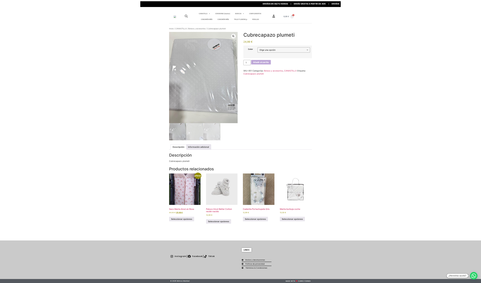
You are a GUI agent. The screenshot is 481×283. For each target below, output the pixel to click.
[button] (233, 36)
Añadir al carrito (261, 62)
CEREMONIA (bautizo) (222, 14)
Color (250, 49)
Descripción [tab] (178, 147)
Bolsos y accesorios (197, 29)
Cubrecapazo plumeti (253, 73)
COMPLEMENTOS (255, 14)
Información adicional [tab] (198, 147)
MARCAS (238, 14)
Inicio (171, 29)
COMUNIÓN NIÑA (223, 19)
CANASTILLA (203, 14)
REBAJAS (255, 19)
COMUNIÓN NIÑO (206, 19)
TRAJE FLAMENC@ (240, 19)
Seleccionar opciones (181, 219)
